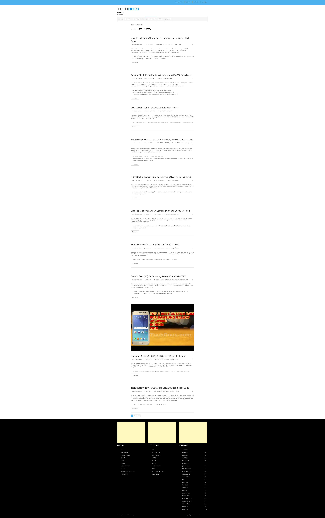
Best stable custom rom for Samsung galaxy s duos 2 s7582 (148, 156)
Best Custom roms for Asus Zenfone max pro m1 (155, 107)
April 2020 (185, 487)
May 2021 (185, 455)
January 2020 (185, 496)
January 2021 (185, 466)
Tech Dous (120, 12)
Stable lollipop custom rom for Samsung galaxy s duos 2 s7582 (162, 139)
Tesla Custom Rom (137, 404)
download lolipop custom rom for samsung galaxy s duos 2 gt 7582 (149, 158)
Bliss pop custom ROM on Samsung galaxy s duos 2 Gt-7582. (160, 210)
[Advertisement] (131, 432)
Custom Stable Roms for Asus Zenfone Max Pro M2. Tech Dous (161, 75)
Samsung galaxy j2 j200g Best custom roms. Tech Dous (158, 356)
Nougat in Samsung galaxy (150, 259)
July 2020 (184, 479)
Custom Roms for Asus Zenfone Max (162, 90)
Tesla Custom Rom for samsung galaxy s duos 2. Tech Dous (160, 388)
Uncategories (124, 474)
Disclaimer (188, 2)
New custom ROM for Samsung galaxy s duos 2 (178, 225)
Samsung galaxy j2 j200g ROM (163, 371)
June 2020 (185, 482)
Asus (158, 78)
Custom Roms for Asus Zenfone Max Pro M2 (144, 92)
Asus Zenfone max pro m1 (139, 122)
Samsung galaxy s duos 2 (139, 193)
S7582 (190, 191)
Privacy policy (179, 2)
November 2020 (186, 471)
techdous (169, 293)
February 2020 (186, 493)
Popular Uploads (172, 143)
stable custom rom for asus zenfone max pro (144, 94)
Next (138, 416)
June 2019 (185, 506)
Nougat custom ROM (138, 259)
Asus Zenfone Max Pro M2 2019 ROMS (142, 90)
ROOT (179, 44)
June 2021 (185, 452)
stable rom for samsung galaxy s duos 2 (143, 160)
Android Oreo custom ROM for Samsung (143, 293)
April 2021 (185, 458)
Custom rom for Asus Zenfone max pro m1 (157, 122)
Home (120, 19)
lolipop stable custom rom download (176, 158)
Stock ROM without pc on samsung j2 (142, 58)
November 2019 (186, 498)
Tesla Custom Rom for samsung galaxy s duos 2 (154, 404)
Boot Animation (125, 452)
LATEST (127, 19)
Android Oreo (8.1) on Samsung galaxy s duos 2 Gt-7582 (173, 291)
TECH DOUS (155, 58)
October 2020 (186, 474)
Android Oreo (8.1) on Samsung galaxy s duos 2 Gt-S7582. (159, 276)
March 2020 (185, 490)
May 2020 (185, 485)
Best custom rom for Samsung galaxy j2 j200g (144, 371)
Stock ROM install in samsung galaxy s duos (182, 56)
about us (204, 2)
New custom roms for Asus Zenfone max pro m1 (181, 122)
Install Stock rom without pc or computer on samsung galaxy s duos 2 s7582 (152, 56)
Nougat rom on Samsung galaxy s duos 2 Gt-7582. (155, 244)
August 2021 (185, 450)
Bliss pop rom (162, 225)
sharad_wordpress (137, 44)
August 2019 (185, 504)
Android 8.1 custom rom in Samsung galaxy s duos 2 (146, 291)
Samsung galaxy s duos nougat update (167, 259)
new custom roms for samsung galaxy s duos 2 (177, 191)
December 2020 (186, 468)
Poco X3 (168, 19)
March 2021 (185, 460)
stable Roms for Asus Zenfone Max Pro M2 (167, 94)
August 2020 (185, 477)
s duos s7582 (189, 158)
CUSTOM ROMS (151, 19)
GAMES (160, 19)
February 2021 (186, 463)
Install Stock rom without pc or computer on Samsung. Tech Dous (160, 40)
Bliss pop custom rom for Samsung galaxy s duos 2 (146, 225)
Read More (135, 62)
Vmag (132, 515)
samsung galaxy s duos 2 (162, 44)
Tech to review (161, 58)
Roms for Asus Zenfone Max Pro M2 (165, 92)
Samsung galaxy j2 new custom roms (181, 371)
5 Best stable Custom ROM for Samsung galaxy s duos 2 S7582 (161, 177)
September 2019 (186, 501)
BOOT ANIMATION (138, 19)
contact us (196, 2)
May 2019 (185, 509)
